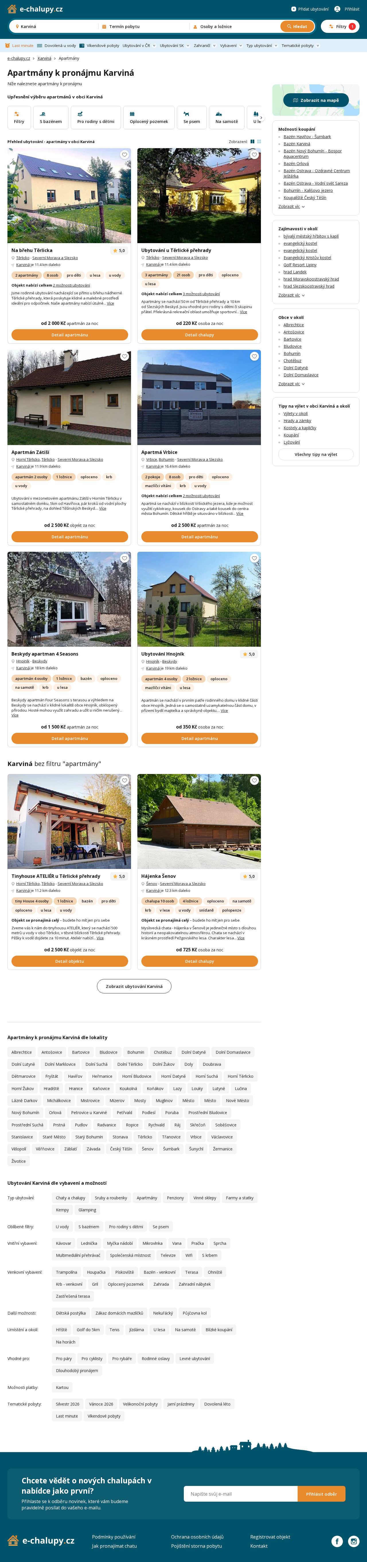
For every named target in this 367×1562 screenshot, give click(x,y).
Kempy (62, 1209)
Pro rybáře (122, 1358)
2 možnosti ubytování (71, 285)
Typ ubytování (259, 45)
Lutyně (218, 1088)
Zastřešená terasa (73, 1296)
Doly (188, 1064)
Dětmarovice (23, 1076)
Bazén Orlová (296, 163)
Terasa (191, 1272)
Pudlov (81, 1125)
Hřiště (61, 1329)
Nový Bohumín (25, 1112)
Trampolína (66, 1272)
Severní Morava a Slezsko (55, 257)
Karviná (44, 58)
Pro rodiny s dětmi (126, 1226)
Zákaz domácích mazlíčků (119, 1313)
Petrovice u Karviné (89, 1112)
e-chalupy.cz (18, 58)
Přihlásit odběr (321, 1494)
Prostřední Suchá (27, 1125)
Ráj (177, 1125)
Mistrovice (90, 1100)
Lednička (89, 1243)
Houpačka (96, 1272)
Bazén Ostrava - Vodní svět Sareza (316, 183)
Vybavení (228, 45)
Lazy (177, 1088)
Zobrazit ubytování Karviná (134, 986)
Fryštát (51, 1076)
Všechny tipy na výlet (316, 454)
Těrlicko (23, 257)
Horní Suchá (207, 1076)
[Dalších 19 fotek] (69, 397)
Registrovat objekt (270, 1537)
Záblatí (70, 1149)
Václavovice (222, 1137)
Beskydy (39, 661)
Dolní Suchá (96, 1064)
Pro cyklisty (91, 1358)
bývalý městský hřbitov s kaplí (311, 236)
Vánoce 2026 (101, 1404)
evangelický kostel (300, 243)
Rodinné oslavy (156, 1358)
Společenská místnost (130, 1255)
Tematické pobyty (298, 45)
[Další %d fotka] (199, 599)
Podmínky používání (113, 1537)
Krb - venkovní (69, 1284)
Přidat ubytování (313, 9)
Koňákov (155, 1088)
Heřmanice (102, 1076)
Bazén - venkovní (159, 1272)
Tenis (115, 1329)
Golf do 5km (88, 1329)
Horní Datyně (173, 1076)
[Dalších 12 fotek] (69, 195)
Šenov (151, 883)
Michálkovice (59, 1100)
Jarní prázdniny (180, 1404)
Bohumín (166, 459)
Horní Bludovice (136, 1076)
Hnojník (23, 661)
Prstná (59, 1125)
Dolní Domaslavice (233, 1052)
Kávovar (63, 1243)
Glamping (87, 1209)
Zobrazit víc (289, 206)
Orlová (55, 1112)
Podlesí (148, 1112)
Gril (95, 1284)
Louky (197, 1088)
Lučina (241, 1088)
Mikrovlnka (152, 1243)
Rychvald (156, 1125)
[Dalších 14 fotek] (69, 821)
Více (110, 303)
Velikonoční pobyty (140, 1404)
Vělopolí (18, 1149)
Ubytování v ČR (136, 45)
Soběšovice (226, 1125)
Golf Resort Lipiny (300, 264)
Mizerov (117, 1100)
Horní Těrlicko (28, 459)
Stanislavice (22, 1137)
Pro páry (64, 1358)
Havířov (75, 1076)
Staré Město (54, 1137)
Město (188, 1100)
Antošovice (52, 1052)
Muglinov (164, 1100)
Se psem (161, 1226)
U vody (62, 1226)
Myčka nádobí (120, 1243)
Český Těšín (121, 1149)
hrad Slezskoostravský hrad (309, 286)
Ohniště (215, 1272)
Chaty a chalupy (70, 1197)
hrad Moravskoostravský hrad (311, 279)
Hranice (76, 1088)
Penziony (175, 1197)
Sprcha (220, 1243)
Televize (168, 1255)
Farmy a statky (239, 1197)
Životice (18, 1161)
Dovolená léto (217, 1404)
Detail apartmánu (70, 335)
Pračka (197, 1243)
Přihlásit (352, 9)
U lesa (159, 1329)
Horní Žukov (22, 1088)
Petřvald (124, 1112)
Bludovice (108, 1052)
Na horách (65, 1342)
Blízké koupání (219, 1329)
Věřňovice (45, 1149)
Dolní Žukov (164, 1064)
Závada (93, 1149)
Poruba (172, 1112)
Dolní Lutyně (23, 1064)
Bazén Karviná (297, 143)
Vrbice (151, 459)
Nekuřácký (163, 1313)
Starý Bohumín (89, 1137)
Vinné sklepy (205, 1197)
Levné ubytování (194, 1358)
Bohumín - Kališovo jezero (308, 190)
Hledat (300, 26)
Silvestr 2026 (67, 1404)
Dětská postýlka (71, 1313)
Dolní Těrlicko (130, 1064)
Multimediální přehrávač (78, 1255)
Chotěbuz (163, 1052)
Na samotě (185, 1329)
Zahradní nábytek (195, 1284)
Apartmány (147, 1197)
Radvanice (106, 1125)
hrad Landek (295, 272)
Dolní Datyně (193, 1052)
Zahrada (161, 1284)
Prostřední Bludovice (207, 1112)
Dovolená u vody (60, 45)
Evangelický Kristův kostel (307, 257)
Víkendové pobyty (103, 45)
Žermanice (223, 1149)
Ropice (132, 1125)
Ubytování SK (172, 45)
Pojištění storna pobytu (196, 1546)
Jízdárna (136, 1329)
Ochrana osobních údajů (197, 1537)
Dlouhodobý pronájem (77, 1370)
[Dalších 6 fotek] (199, 397)
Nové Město (237, 1100)
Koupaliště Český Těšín (305, 197)
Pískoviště (124, 1272)
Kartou (62, 1387)
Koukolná (128, 1088)
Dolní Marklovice (60, 1064)
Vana (176, 1243)
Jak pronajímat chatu (114, 1546)
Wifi (189, 1255)
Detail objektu (69, 961)
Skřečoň (198, 1125)
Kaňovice (101, 1088)
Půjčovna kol (195, 1313)
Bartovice (81, 1052)
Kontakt (259, 1546)
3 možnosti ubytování (201, 293)
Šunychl (196, 1149)
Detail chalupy (199, 335)
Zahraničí (202, 45)
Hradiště (51, 1088)
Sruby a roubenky (111, 1197)
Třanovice (171, 1137)
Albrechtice (21, 1052)
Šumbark (171, 1149)
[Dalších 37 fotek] (69, 599)
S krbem (209, 1255)
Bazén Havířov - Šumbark (307, 136)
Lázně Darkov (24, 1100)
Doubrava (212, 1064)
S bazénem (89, 1226)
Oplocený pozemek (126, 1284)
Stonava (120, 1137)
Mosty (140, 1100)
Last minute (23, 45)
